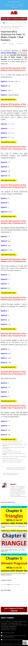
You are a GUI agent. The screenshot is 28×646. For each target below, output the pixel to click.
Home (2, 26)
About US (14, 628)
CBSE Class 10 (8, 26)
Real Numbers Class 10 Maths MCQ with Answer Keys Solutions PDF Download (15, 468)
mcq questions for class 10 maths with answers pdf (14, 456)
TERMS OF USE (15, 7)
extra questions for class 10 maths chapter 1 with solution (13, 445)
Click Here (13, 629)
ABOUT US (13, 4)
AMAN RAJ (4, 43)
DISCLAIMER (20, 5)
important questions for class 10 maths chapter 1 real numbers (13, 448)
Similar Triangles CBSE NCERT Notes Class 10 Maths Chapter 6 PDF (13, 550)
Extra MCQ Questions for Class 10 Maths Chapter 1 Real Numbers (11, 474)
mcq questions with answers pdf (10, 458)
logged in (9, 584)
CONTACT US (22, 4)
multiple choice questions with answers (11, 461)
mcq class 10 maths (6, 450)
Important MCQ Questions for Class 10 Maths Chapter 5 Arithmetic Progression (13, 574)
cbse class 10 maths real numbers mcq (11, 443)
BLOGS (7, 4)
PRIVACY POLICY (11, 5)
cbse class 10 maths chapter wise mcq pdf (12, 441)
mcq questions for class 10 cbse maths (11, 451)
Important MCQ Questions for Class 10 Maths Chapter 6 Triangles (13, 527)
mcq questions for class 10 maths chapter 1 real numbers (13, 454)
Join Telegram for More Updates (14, 609)
